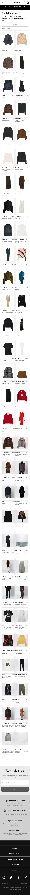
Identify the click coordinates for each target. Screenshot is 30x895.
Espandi (4, 20)
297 (21, 760)
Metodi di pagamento (15, 859)
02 (13, 760)
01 (9, 760)
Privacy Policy (24, 883)
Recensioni (15, 864)
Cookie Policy (5, 883)
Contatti (15, 870)
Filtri (16, 24)
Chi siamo (15, 848)
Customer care (15, 853)
